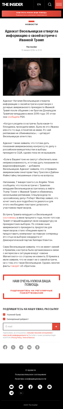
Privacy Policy (17, 337)
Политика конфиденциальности (30, 378)
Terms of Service (28, 337)
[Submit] (56, 326)
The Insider (31, 46)
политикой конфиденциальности (15, 335)
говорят (15, 266)
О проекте (30, 370)
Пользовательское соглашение (30, 374)
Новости (31, 24)
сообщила (13, 116)
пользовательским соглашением (39, 333)
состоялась (9, 217)
